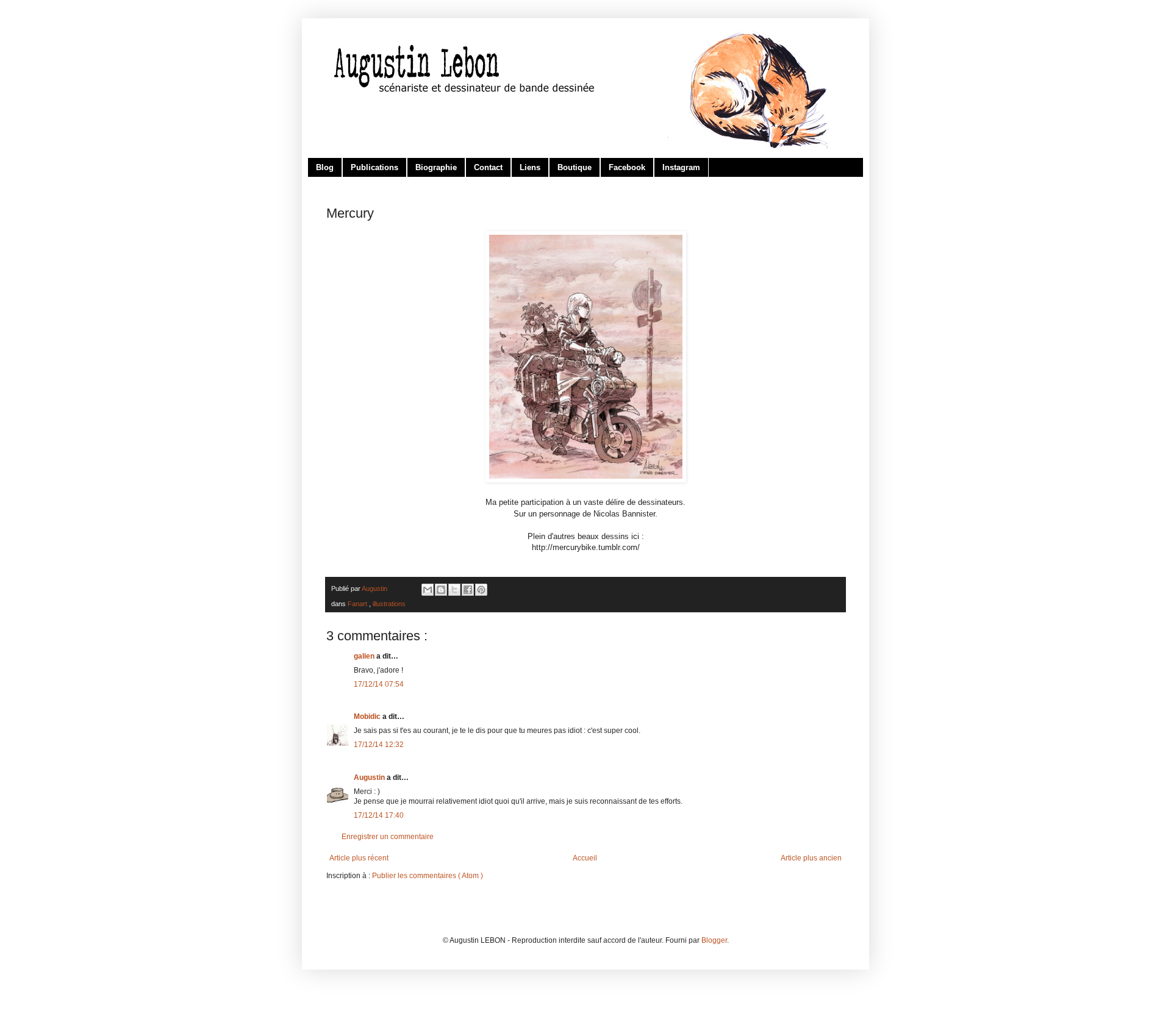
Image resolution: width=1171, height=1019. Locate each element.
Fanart (358, 603)
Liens (530, 167)
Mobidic (368, 716)
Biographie (436, 167)
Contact (488, 167)
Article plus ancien (811, 858)
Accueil (585, 858)
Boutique (574, 167)
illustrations (389, 603)
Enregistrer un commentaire (388, 836)
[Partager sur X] (454, 590)
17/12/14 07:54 (379, 684)
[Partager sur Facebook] (468, 590)
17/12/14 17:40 (379, 815)
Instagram (681, 167)
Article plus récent (359, 858)
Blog (325, 167)
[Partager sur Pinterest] (481, 590)
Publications (374, 167)
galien (365, 656)
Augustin (370, 777)
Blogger (714, 940)
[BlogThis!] (441, 590)
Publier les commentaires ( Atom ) (427, 875)
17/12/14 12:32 (379, 744)
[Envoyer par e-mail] (427, 590)
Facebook (627, 167)
